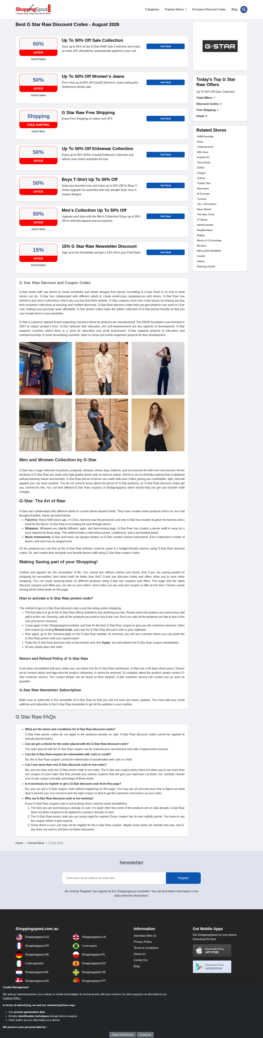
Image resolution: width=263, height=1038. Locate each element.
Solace (201, 261)
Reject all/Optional (122, 1034)
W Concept (203, 193)
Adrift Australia (205, 224)
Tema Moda (203, 162)
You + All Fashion (206, 204)
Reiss (200, 141)
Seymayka (203, 188)
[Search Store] (243, 9)
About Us (139, 954)
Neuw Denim (204, 209)
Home (19, 843)
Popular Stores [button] (174, 9)
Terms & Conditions (146, 947)
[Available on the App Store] (212, 950)
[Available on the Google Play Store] (212, 966)
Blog (234, 9)
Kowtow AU (203, 157)
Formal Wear (36, 843)
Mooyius (201, 245)
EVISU (200, 167)
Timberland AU (205, 146)
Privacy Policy (143, 941)
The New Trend (206, 214)
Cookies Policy (11, 998)
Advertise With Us (145, 935)
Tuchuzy (201, 198)
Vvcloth (201, 256)
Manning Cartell (206, 266)
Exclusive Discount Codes (209, 9)
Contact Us (141, 960)
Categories (152, 9)
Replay (201, 235)
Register (183, 878)
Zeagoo (201, 172)
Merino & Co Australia (209, 240)
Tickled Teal (203, 183)
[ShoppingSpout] (33, 9)
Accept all (145, 1034)
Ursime (201, 178)
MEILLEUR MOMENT (209, 250)
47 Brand (202, 219)
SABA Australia (205, 136)
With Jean (202, 152)
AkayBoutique (205, 230)
